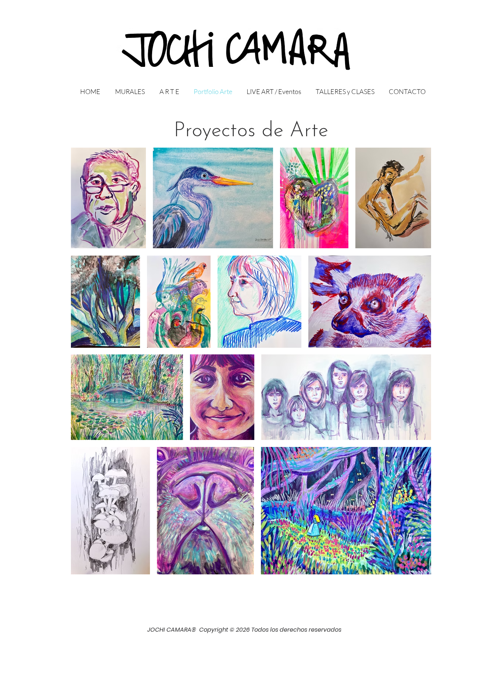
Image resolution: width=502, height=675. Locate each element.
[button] (167, 91)
